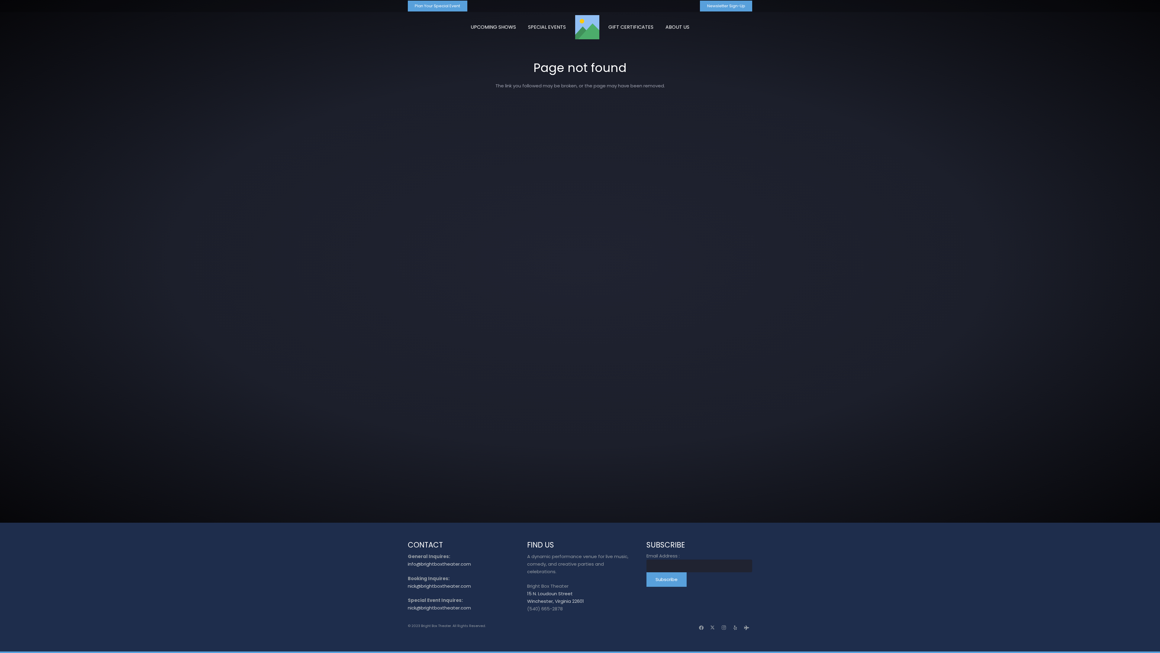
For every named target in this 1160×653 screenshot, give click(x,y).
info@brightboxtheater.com (439, 564)
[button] (692, 27)
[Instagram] (724, 628)
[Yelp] (735, 628)
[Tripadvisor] (746, 628)
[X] (712, 628)
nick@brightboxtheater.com (439, 586)
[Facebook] (701, 628)
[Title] (587, 27)
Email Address (663, 556)
